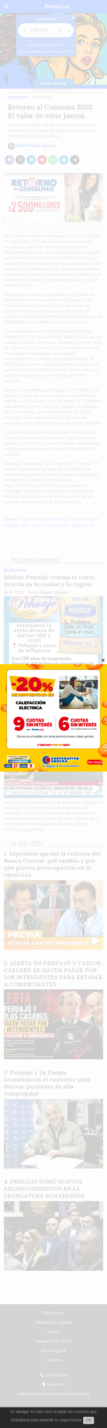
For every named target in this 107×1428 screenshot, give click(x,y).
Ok (88, 1420)
